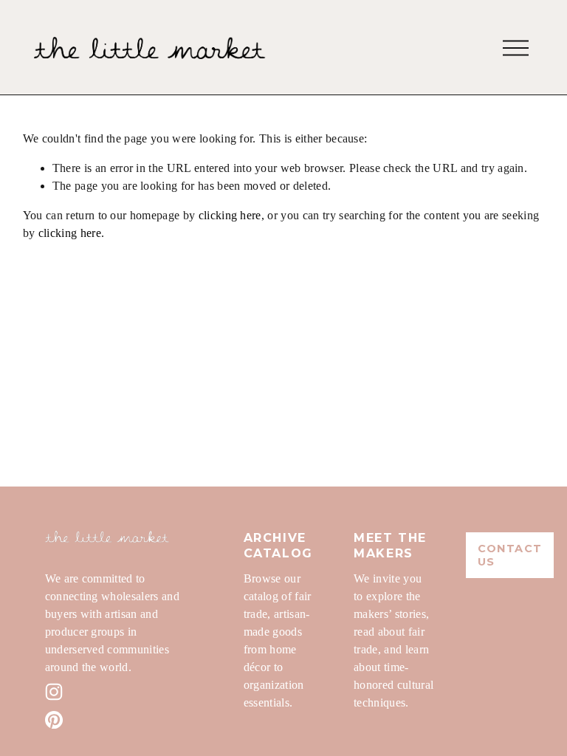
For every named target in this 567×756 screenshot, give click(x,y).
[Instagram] (54, 692)
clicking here (230, 215)
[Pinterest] (54, 720)
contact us (510, 555)
